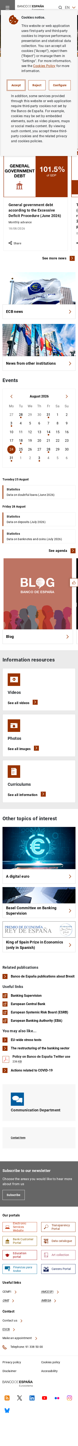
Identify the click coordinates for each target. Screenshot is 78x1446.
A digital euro (17, 876)
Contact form (18, 1137)
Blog (10, 636)
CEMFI (7, 1291)
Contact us (10, 1320)
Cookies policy (50, 1362)
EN (67, 7)
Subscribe (14, 1195)
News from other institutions (31, 363)
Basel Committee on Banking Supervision (31, 910)
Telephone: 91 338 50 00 (26, 1346)
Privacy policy (11, 1362)
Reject (36, 85)
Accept (16, 85)
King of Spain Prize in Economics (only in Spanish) (34, 945)
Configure (60, 85)
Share (17, 243)
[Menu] (7, 7)
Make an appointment (17, 1338)
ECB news (14, 311)
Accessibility (49, 1371)
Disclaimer (9, 1371)
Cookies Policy (44, 66)
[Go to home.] (30, 7)
